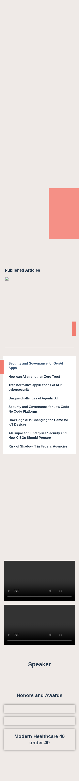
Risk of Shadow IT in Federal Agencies (38, 446)
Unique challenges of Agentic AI (33, 398)
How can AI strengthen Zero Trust (34, 376)
